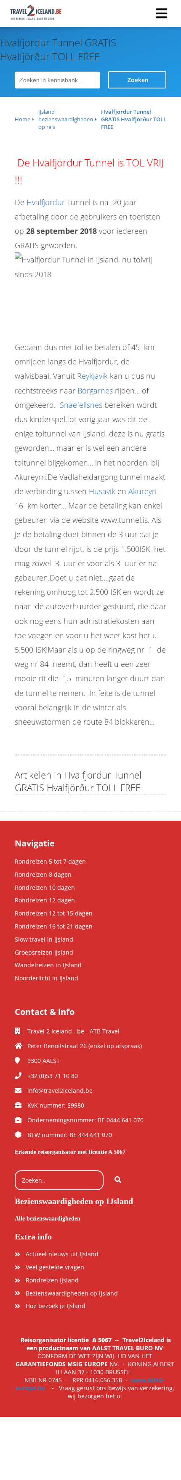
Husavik (102, 491)
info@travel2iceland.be (60, 1091)
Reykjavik (92, 376)
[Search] (118, 1180)
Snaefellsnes (81, 405)
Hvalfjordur (46, 202)
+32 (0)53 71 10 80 (52, 1076)
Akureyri (142, 491)
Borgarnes (95, 390)
